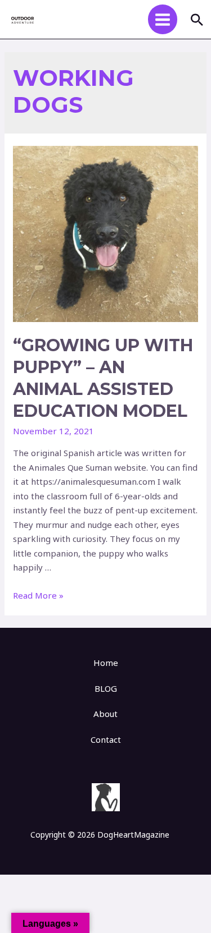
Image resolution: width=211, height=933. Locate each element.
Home (105, 662)
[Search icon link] (196, 19)
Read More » (38, 595)
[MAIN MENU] (163, 19)
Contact (106, 739)
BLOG (106, 688)
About (105, 713)
